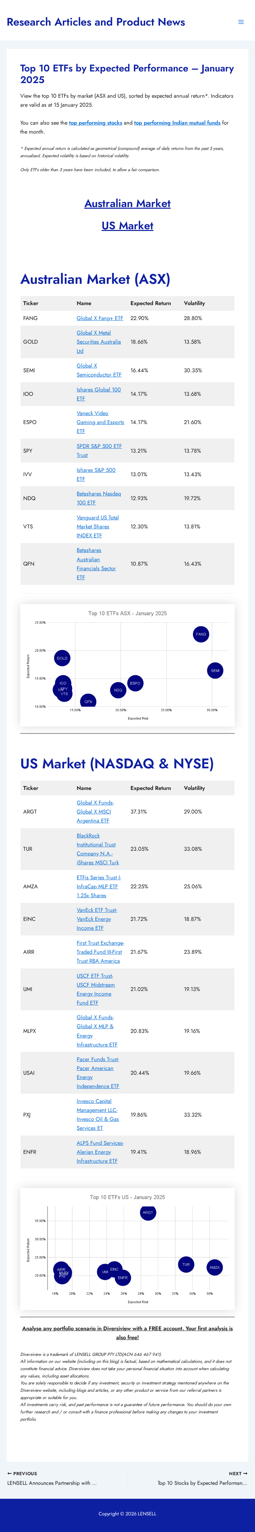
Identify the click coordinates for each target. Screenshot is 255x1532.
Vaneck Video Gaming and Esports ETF (100, 422)
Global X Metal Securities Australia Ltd (99, 342)
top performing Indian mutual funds (177, 123)
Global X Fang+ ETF (100, 318)
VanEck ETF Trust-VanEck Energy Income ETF (97, 919)
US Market (127, 225)
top (74, 123)
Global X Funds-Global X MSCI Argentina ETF (95, 811)
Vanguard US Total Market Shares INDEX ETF (98, 526)
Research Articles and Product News (96, 22)
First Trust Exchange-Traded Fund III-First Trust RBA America (100, 952)
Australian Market (127, 203)
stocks (114, 123)
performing (93, 123)
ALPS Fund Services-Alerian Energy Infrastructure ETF (100, 1152)
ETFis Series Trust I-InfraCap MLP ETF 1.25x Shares (99, 886)
